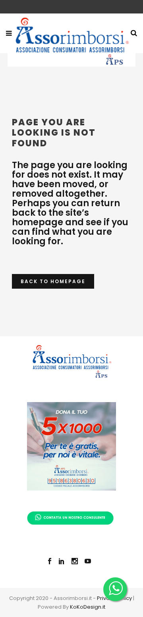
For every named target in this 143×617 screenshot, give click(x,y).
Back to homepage (53, 281)
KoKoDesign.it (87, 607)
